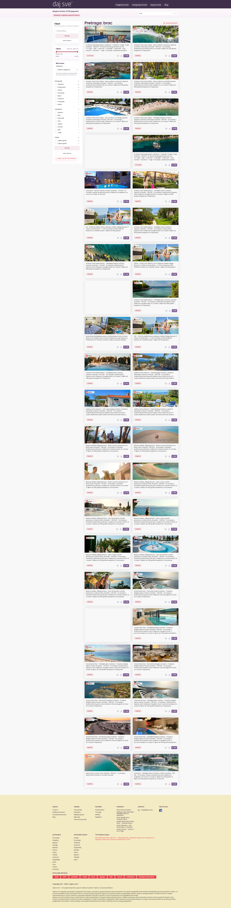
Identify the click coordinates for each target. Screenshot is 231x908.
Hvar (68, 121)
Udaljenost (59, 66)
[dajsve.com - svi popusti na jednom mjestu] (63, 4)
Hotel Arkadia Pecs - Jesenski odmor (123, 818)
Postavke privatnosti (59, 815)
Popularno (77, 812)
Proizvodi (55, 869)
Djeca (68, 96)
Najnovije (77, 817)
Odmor (68, 90)
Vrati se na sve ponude (67, 158)
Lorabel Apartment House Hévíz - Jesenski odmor (125, 822)
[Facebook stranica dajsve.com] (160, 810)
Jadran (68, 124)
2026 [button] (56, 877)
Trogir (68, 132)
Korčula (68, 127)
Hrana (54, 852)
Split (68, 130)
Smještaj (68, 84)
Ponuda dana (99, 810)
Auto (54, 864)
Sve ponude (78, 810)
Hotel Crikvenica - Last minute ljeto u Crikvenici (124, 826)
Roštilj (68, 104)
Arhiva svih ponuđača (124, 810)
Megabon (90, 28)
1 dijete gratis (68, 140)
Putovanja (68, 93)
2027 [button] (64, 877)
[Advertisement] (107, 152)
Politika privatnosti (59, 812)
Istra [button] (93, 877)
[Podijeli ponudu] (121, 56)
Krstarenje (68, 101)
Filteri (57, 24)
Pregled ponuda (122, 5)
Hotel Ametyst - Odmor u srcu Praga (125, 830)
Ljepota (55, 843)
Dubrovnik (68, 118)
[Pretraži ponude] (176, 13)
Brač (68, 115)
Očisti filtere (67, 40)
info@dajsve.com (147, 810)
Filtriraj (67, 36)
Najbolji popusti (79, 815)
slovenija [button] (74, 877)
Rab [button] (111, 877)
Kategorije (58, 81)
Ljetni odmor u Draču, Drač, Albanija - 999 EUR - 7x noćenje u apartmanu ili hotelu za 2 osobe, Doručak (106, 774)
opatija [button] (102, 877)
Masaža (55, 847)
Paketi (57, 137)
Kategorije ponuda (139, 5)
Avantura (68, 99)
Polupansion (68, 87)
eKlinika (97, 815)
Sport (54, 862)
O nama (55, 810)
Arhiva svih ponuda (80, 819)
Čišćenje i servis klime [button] (146, 877)
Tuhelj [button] (84, 877)
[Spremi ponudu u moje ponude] (118, 56)
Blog (166, 5)
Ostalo (55, 867)
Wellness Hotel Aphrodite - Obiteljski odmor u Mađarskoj (126, 813)
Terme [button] (119, 877)
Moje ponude (156, 5)
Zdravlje (55, 845)
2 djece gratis (68, 143)
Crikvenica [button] (130, 877)
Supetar (68, 112)
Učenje (55, 855)
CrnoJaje (89, 210)
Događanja (56, 860)
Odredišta (58, 109)
